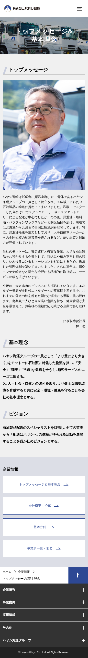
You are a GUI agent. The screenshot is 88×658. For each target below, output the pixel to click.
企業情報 (24, 571)
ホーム (7, 571)
